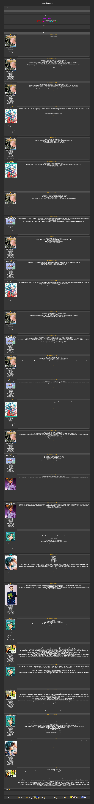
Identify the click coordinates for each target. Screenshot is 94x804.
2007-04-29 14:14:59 (54, 664)
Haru (11, 474)
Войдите (45, 25)
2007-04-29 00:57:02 (54, 618)
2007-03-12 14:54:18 (54, 430)
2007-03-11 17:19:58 (54, 399)
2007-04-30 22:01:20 (54, 738)
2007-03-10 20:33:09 (54, 355)
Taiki (10, 583)
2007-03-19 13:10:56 (54, 454)
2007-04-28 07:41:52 (54, 583)
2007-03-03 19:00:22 (54, 82)
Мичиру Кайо (10, 106)
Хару (11, 34)
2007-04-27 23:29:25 (54, 554)
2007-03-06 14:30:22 (54, 236)
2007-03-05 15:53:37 (54, 161)
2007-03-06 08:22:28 (54, 216)
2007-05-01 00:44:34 (54, 767)
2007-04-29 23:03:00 (54, 714)
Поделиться (49, 34)
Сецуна (10, 216)
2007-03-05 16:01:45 (54, 192)
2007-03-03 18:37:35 (54, 34)
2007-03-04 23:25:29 (54, 106)
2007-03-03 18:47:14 (54, 58)
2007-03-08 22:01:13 (54, 335)
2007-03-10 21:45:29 (54, 379)
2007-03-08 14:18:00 (54, 311)
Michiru (10, 618)
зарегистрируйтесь (51, 25)
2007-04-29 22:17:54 (54, 689)
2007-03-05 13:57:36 (54, 137)
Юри (10, 643)
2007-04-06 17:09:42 (54, 474)
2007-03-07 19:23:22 (54, 280)
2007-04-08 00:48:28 (54, 502)
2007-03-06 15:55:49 (54, 260)
